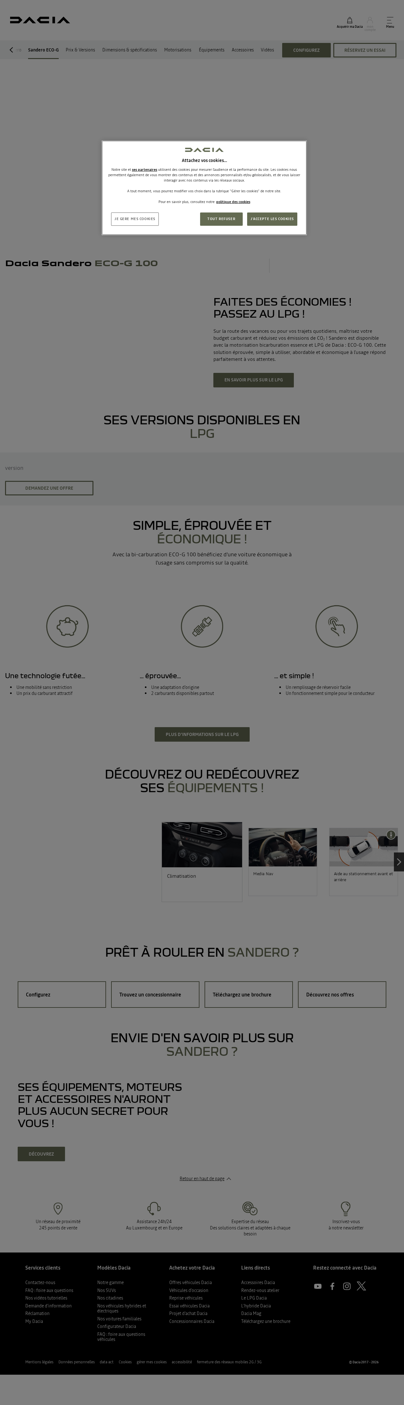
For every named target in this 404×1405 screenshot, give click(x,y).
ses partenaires (144, 169)
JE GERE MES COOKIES (135, 218)
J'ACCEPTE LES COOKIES (272, 218)
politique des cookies (233, 201)
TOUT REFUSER (221, 218)
